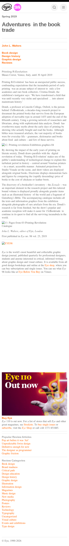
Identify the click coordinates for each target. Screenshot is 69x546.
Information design (12, 486)
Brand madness (9, 467)
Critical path (8, 470)
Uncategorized (9, 516)
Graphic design (11, 59)
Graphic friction (10, 453)
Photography (8, 500)
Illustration (7, 483)
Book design (10, 52)
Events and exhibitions (13, 523)
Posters (5, 503)
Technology (8, 509)
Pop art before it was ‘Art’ (15, 440)
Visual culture (9, 519)
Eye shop (49, 265)
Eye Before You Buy (29, 271)
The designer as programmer (17, 450)
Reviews (7, 62)
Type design (8, 526)
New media (8, 496)
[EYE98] (34, 243)
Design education (11, 473)
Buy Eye (7, 417)
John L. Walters (11, 45)
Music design (8, 493)
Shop (27, 427)
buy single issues (46, 424)
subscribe (6, 427)
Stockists (28, 424)
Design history (11, 56)
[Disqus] (34, 323)
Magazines (7, 490)
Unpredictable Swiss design (16, 443)
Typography (8, 513)
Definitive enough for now (15, 446)
